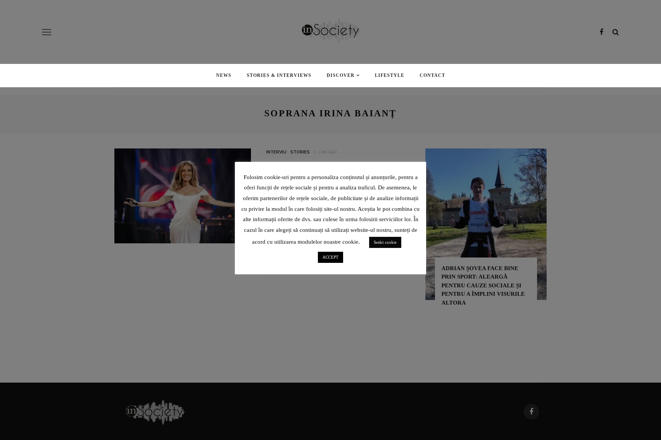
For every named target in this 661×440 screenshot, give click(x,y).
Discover (341, 75)
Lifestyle (389, 75)
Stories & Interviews (279, 75)
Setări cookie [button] (385, 242)
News (223, 75)
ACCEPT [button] (330, 257)
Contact (432, 75)
